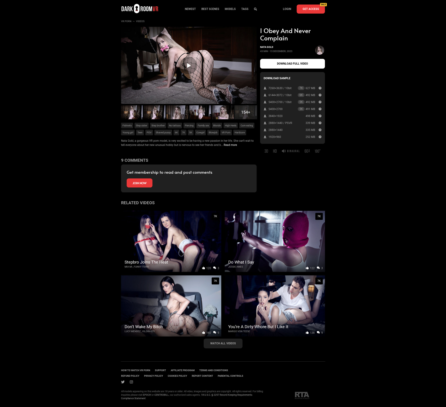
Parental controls (230, 375)
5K (190, 132)
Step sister (141, 125)
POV (149, 132)
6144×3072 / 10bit (291, 95)
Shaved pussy (163, 132)
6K (176, 132)
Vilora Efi (148, 331)
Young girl (127, 132)
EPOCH (147, 394)
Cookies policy (177, 375)
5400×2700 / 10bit (291, 102)
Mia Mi (128, 266)
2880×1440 (291, 130)
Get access (314, 8)
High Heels (230, 125)
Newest (190, 9)
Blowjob (213, 132)
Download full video (292, 63)
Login (287, 9)
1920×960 (291, 137)
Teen (140, 132)
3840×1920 (291, 116)
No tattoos (175, 125)
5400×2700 (291, 109)
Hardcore (240, 132)
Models (230, 9)
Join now (140, 183)
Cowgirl (200, 132)
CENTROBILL (161, 394)
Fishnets (127, 125)
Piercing (189, 125)
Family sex (203, 125)
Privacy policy (153, 375)
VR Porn (126, 21)
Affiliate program (183, 370)
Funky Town (141, 266)
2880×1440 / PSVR (291, 123)
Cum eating (247, 125)
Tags (244, 9)
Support (160, 370)
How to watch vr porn (135, 370)
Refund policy (130, 375)
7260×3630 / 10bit (291, 88)
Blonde (217, 125)
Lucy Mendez (133, 331)
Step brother (158, 125)
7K (183, 132)
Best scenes (210, 9)
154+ (245, 112)
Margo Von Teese (239, 331)
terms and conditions (213, 370)
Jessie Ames (235, 266)
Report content (202, 375)
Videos (140, 21)
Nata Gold (266, 47)
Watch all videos (223, 343)
